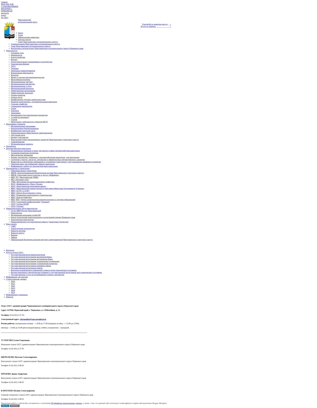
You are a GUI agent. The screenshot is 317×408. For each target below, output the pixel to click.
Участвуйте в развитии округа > (156, 24)
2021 (13, 284)
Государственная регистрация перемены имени (31, 266)
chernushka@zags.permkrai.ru (33, 319)
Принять (5, 406)
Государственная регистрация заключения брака (31, 257)
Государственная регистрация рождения (28, 255)
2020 (13, 281)
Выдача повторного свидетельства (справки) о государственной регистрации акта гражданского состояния (56, 272)
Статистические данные (16, 279)
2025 (13, 292)
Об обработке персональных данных (66, 403)
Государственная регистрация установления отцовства (34, 264)
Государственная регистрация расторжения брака (32, 259)
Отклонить (15, 406)
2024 (13, 290)
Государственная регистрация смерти (27, 268)
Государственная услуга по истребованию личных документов (38, 275)
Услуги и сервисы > (156, 26)
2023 (13, 288)
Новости (9, 297)
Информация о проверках (17, 295)
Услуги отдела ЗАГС (15, 252)
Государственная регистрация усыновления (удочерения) (35, 261)
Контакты (10, 250)
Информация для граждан (17, 277)
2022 (13, 286)
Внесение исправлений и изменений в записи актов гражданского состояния (44, 270)
